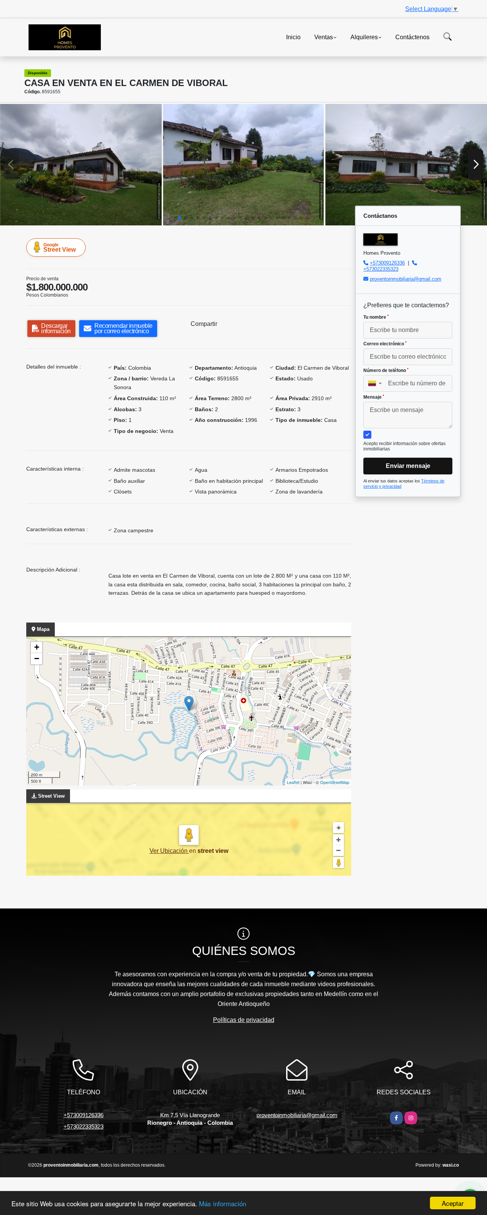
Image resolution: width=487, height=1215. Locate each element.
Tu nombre (376, 317)
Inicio (293, 37)
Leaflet (293, 782)
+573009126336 (387, 263)
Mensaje (373, 397)
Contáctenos (412, 37)
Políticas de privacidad (243, 1020)
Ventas (323, 37)
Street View (59, 247)
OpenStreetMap (334, 782)
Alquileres (364, 37)
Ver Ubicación (169, 851)
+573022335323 (380, 269)
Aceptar (453, 1203)
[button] (179, 217)
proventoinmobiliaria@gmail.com (405, 279)
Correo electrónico (385, 344)
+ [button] (36, 647)
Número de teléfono (386, 370)
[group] (81, 164)
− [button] (36, 658)
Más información (222, 1203)
